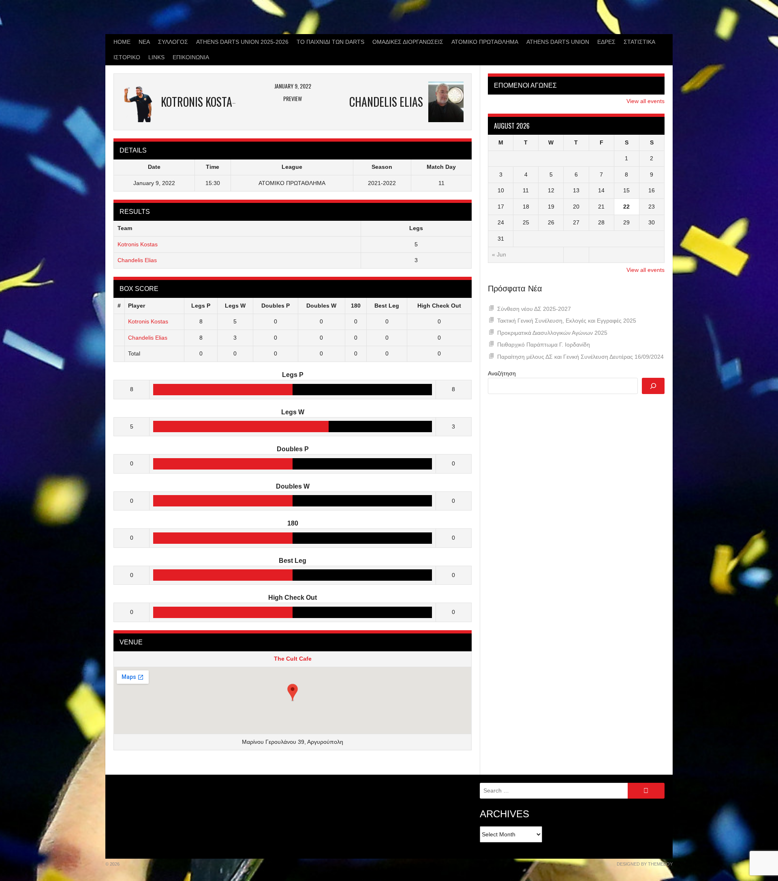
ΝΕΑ (144, 42)
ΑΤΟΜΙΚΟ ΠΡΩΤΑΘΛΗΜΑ (484, 42)
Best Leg (386, 305)
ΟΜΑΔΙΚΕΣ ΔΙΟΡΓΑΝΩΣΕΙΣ (407, 42)
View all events (645, 101)
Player (136, 305)
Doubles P (275, 305)
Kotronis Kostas (138, 244)
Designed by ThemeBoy (645, 864)
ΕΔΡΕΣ (606, 42)
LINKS (156, 57)
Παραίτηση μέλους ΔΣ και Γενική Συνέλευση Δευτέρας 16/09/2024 (580, 356)
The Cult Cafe (293, 658)
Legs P (200, 305)
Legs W (235, 305)
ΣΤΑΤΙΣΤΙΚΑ (639, 42)
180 (356, 305)
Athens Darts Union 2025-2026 (242, 42)
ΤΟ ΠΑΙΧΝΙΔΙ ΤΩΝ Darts (330, 42)
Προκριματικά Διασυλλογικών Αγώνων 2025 (552, 333)
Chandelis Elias (137, 260)
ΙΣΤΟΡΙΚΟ (126, 57)
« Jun (499, 254)
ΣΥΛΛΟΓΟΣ (173, 42)
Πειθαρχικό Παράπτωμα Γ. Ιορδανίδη (543, 344)
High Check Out (439, 305)
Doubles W (321, 305)
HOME (121, 42)
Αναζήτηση (502, 373)
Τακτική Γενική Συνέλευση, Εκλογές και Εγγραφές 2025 (566, 320)
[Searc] (653, 386)
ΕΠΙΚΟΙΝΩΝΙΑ (191, 57)
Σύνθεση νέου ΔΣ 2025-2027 (534, 309)
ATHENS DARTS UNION (557, 42)
